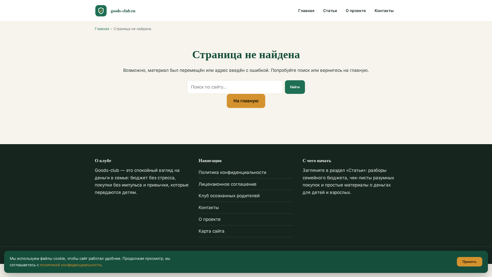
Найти (295, 87)
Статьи (330, 10)
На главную (246, 100)
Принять (470, 262)
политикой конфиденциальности (70, 265)
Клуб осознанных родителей (229, 195)
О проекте (356, 10)
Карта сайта (211, 231)
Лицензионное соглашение (228, 184)
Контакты (384, 10)
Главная (306, 10)
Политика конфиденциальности (232, 172)
